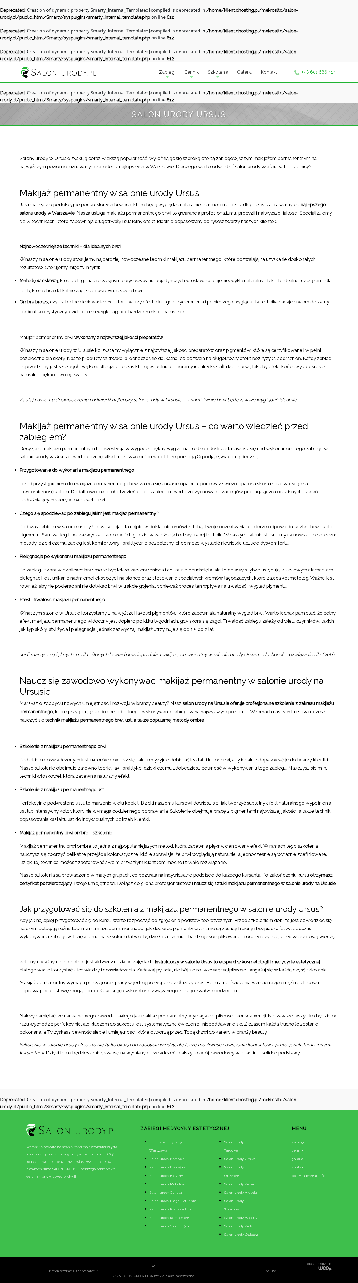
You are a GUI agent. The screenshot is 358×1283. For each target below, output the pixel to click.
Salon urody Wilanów (234, 1205)
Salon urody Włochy (240, 1218)
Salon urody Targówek (234, 1146)
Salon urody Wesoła (240, 1192)
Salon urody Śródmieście (169, 1226)
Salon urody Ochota (165, 1192)
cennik (297, 1150)
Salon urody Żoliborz (241, 1234)
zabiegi (298, 1142)
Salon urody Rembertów (169, 1218)
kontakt (298, 1167)
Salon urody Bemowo (166, 1159)
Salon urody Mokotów (167, 1184)
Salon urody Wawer (240, 1184)
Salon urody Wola (238, 1226)
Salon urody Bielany (166, 1176)
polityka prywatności (309, 1176)
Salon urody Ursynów (234, 1171)
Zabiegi (167, 72)
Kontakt (269, 72)
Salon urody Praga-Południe (172, 1201)
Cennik (191, 72)
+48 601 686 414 (319, 72)
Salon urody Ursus (239, 1159)
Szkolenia (218, 72)
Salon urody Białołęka (167, 1167)
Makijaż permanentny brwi (46, 337)
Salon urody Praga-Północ (170, 1209)
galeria (297, 1159)
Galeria (244, 72)
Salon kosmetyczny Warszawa (165, 1146)
